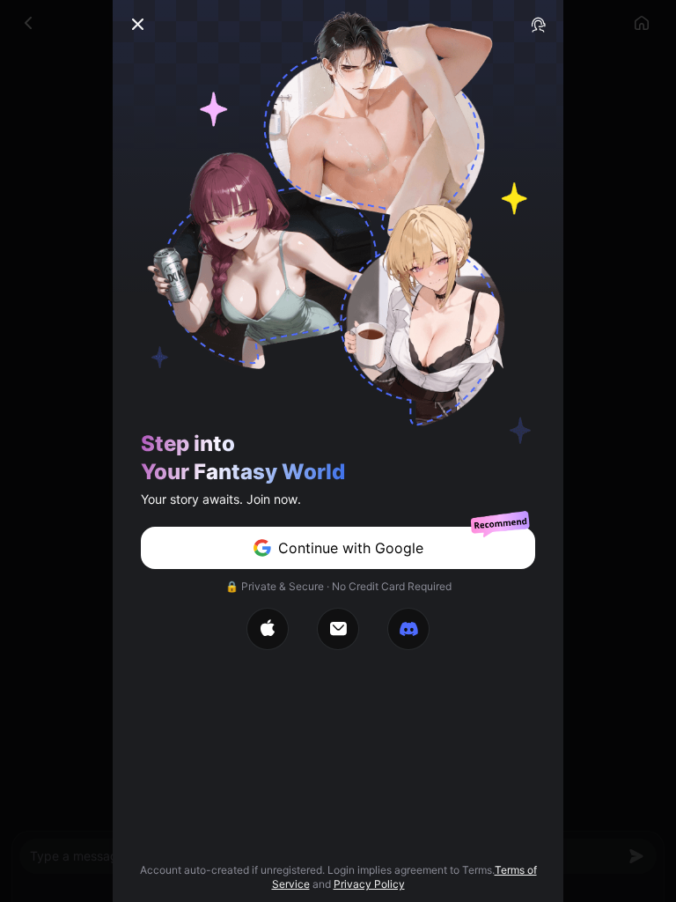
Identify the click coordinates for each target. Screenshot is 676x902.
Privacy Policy (369, 884)
